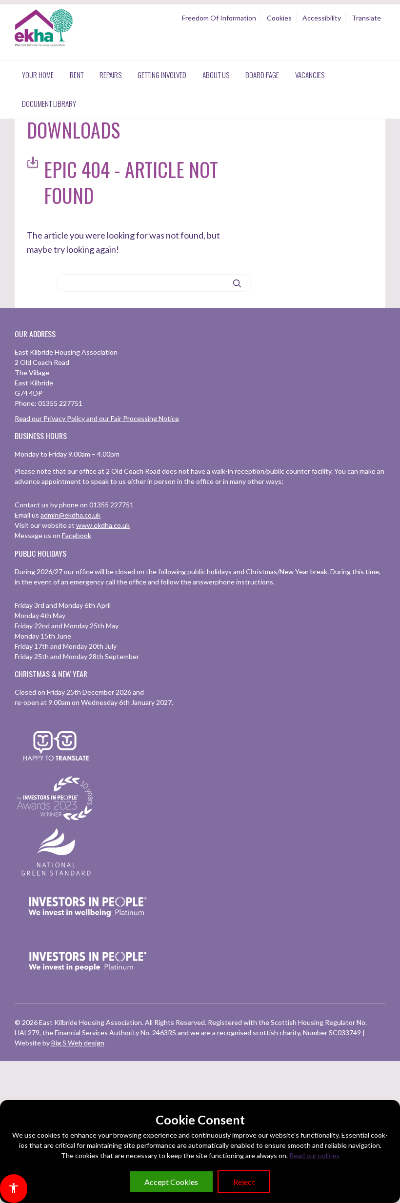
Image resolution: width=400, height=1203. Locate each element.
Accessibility (321, 18)
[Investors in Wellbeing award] (88, 929)
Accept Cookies (171, 1181)
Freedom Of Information (219, 18)
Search (237, 283)
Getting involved (162, 74)
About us (215, 74)
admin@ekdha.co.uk (70, 515)
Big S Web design (77, 1043)
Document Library (49, 103)
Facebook (76, 535)
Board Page (262, 74)
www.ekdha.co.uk (103, 525)
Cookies (279, 18)
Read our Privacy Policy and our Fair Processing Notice (97, 418)
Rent (76, 74)
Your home (38, 74)
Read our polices (314, 1155)
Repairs (110, 74)
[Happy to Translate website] (56, 766)
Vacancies (309, 74)
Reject (244, 1181)
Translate (366, 18)
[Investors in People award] (56, 821)
